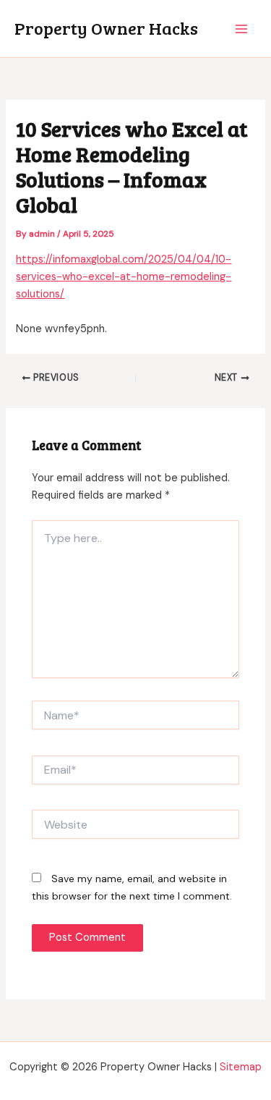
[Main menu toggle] (241, 29)
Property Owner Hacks (106, 28)
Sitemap (241, 1067)
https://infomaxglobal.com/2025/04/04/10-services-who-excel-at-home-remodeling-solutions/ (123, 277)
